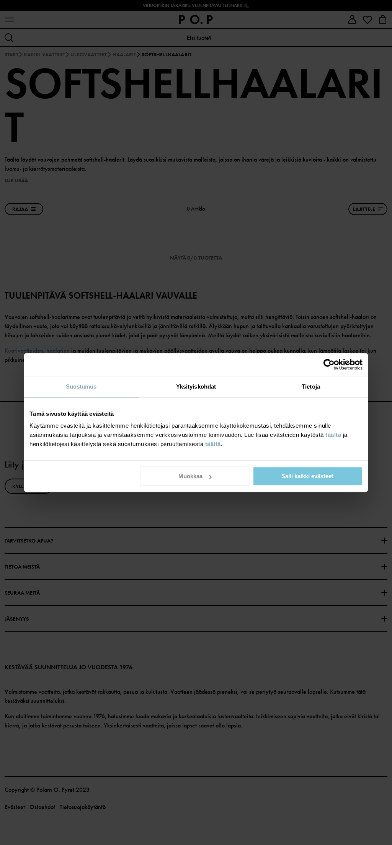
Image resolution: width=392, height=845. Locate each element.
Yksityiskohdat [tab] (196, 386)
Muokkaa (190, 476)
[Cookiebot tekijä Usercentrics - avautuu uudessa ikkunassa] (329, 364)
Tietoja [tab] (311, 386)
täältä (333, 434)
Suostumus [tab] (81, 386)
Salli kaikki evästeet (307, 476)
